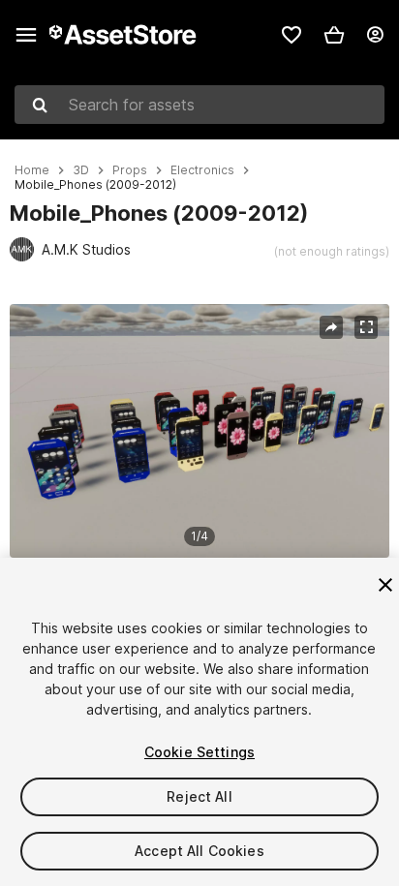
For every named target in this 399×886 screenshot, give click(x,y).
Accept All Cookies (199, 850)
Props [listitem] (129, 170)
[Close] (385, 585)
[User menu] (374, 35)
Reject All (199, 796)
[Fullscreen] (366, 327)
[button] (334, 34)
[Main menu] (26, 34)
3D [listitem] (81, 170)
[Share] (331, 327)
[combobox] (199, 104)
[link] (291, 34)
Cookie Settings (199, 752)
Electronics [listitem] (202, 170)
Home (32, 170)
